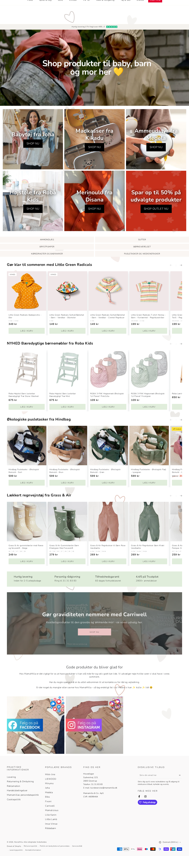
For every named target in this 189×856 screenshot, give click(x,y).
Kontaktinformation (33, 850)
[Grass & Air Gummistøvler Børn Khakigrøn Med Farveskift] (67, 521)
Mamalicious (52, 810)
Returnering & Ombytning (20, 781)
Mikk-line (50, 774)
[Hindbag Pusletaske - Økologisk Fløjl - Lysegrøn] (149, 445)
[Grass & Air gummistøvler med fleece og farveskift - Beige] (26, 521)
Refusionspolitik (30, 846)
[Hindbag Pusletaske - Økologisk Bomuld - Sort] (26, 445)
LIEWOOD (50, 779)
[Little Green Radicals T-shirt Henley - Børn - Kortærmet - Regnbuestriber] (149, 291)
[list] (94, 578)
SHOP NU (33, 143)
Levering (11, 777)
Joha (47, 787)
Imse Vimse (51, 823)
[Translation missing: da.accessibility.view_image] (35, 725)
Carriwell (50, 805)
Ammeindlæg (47, 239)
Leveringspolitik (16, 850)
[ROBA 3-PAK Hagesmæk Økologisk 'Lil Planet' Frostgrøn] (149, 369)
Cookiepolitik (14, 799)
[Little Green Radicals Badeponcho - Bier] (26, 291)
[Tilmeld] (180, 775)
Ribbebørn (50, 828)
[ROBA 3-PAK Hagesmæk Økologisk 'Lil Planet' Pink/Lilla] (108, 369)
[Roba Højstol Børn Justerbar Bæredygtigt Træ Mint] (67, 369)
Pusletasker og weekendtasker (142, 253)
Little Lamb (51, 819)
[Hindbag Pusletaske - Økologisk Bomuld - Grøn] (108, 445)
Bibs (47, 796)
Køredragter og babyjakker (47, 253)
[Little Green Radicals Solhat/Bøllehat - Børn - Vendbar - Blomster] (67, 291)
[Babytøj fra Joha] (33, 139)
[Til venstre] (173, 265)
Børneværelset (142, 246)
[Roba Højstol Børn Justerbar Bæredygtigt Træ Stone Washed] (26, 369)
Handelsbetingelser (17, 790)
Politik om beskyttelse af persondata (54, 846)
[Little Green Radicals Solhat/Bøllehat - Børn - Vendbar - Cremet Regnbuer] (108, 291)
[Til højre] (179, 265)
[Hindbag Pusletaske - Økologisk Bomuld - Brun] (67, 445)
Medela (49, 792)
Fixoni (48, 801)
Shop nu (94, 632)
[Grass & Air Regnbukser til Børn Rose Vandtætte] (108, 521)
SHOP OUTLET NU (156, 209)
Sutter (142, 239)
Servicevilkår (77, 846)
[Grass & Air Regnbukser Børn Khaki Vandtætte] (149, 521)
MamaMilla (18, 842)
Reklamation (13, 786)
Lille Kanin (50, 814)
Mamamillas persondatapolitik (23, 794)
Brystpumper (47, 246)
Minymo (49, 783)
